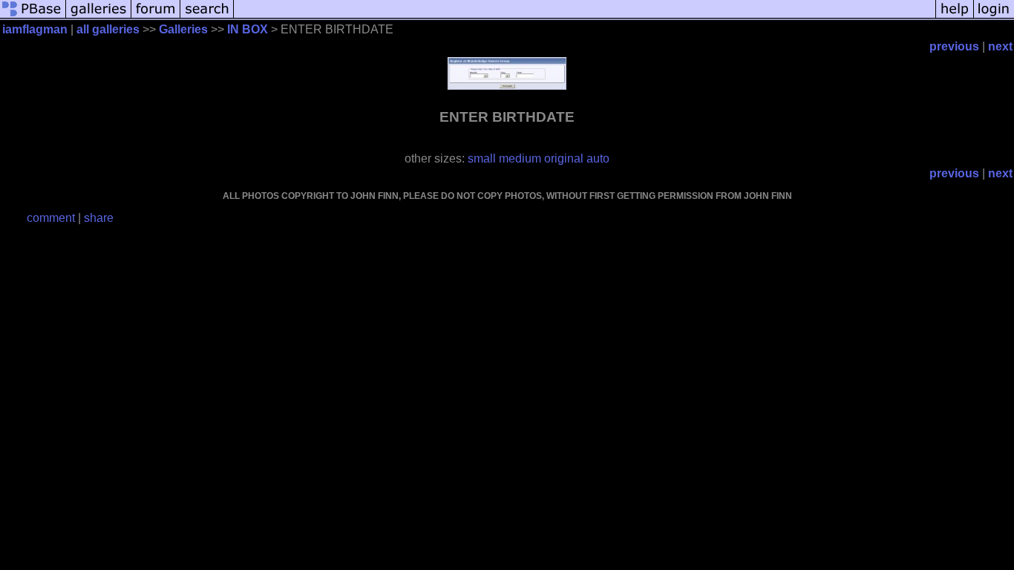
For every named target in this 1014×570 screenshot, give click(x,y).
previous (954, 46)
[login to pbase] (994, 16)
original (563, 158)
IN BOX (247, 29)
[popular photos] (584, 16)
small (482, 158)
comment (51, 218)
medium (520, 158)
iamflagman (35, 29)
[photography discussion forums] (155, 16)
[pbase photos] (33, 16)
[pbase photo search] (207, 16)
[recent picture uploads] (98, 16)
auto (597, 158)
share (99, 218)
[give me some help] (954, 16)
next (1000, 46)
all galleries (108, 29)
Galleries (183, 29)
